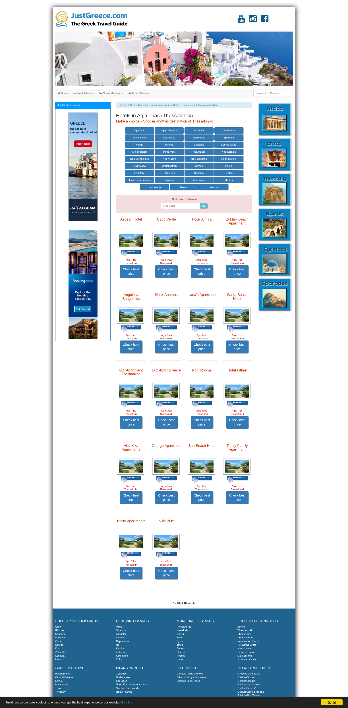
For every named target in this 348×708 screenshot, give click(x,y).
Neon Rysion (228, 158)
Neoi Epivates (199, 158)
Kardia (139, 144)
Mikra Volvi (169, 151)
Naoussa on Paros (248, 641)
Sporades (121, 680)
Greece (123, 104)
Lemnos (120, 637)
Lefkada (60, 655)
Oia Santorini (244, 655)
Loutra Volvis (228, 144)
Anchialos (198, 130)
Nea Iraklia (199, 151)
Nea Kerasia (229, 151)
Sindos (229, 172)
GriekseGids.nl (245, 677)
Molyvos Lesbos (246, 659)
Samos (59, 644)
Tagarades (199, 179)
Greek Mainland (111, 93)
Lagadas (199, 144)
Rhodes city (244, 633)
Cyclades (121, 673)
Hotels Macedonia (160, 104)
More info (126, 702)
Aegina (181, 655)
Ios (117, 644)
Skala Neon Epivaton (140, 179)
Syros (180, 641)
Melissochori (139, 151)
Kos (57, 648)
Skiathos (121, 630)
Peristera (139, 172)
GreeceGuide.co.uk (248, 673)
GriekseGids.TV (246, 688)
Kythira (120, 648)
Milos (119, 626)
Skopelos (121, 633)
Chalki (180, 633)
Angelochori (228, 130)
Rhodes (59, 630)
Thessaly (60, 691)
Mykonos (60, 637)
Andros (181, 648)
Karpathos (122, 655)
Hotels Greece (140, 93)
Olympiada (139, 165)
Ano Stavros (139, 137)
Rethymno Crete (246, 644)
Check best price (131, 271)
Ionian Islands (124, 691)
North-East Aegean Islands (131, 684)
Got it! (332, 702)
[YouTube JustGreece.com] (241, 20)
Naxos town (244, 648)
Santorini (60, 633)
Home (64, 93)
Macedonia (61, 684)
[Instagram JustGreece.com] (253, 20)
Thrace (59, 688)
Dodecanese (123, 677)
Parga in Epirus (246, 652)
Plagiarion (169, 172)
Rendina (199, 172)
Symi (179, 637)
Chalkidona (198, 137)
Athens (241, 626)
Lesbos (59, 659)
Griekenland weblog (248, 684)
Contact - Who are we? (190, 673)
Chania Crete (245, 637)
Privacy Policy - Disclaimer (192, 677)
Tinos (180, 644)
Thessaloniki (154, 187)
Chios (119, 659)
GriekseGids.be (246, 680)
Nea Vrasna (169, 158)
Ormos (199, 165)
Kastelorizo (183, 630)
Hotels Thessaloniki (184, 104)
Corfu (58, 641)
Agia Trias (139, 130)
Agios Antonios (169, 130)
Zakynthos (61, 652)
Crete (58, 626)
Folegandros (184, 626)
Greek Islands (84, 93)
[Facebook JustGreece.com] (264, 20)
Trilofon (184, 187)
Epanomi (229, 137)
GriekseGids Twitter (248, 695)
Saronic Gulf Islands (127, 688)
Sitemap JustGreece (188, 680)
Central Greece (64, 677)
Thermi (229, 179)
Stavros (169, 179)
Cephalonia (122, 641)
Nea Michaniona (139, 158)
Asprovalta (169, 137)
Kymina (169, 144)
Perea (228, 165)
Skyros (181, 652)
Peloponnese (62, 673)
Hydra (180, 659)
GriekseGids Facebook (250, 691)
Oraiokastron (169, 165)
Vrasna (214, 187)
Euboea (120, 652)
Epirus (59, 680)
